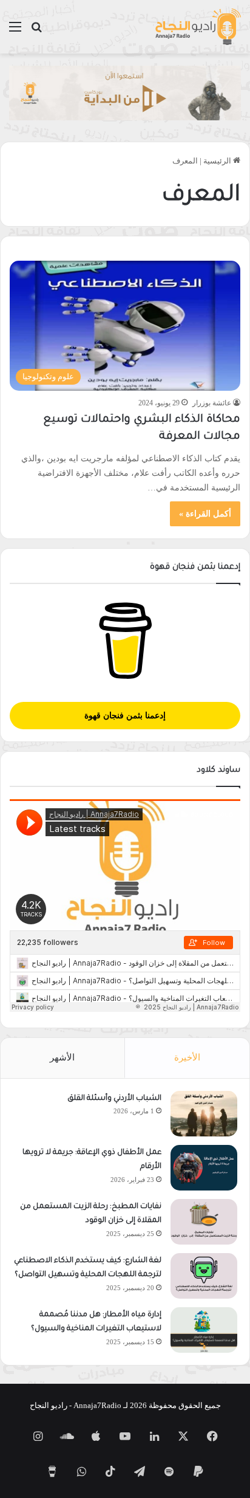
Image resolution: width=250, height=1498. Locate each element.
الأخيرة (187, 1057)
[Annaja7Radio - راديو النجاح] (198, 27)
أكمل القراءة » (205, 513)
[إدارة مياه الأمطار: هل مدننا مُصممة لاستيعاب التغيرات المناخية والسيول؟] (204, 1330)
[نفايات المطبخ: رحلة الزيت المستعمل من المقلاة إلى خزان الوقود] (204, 1222)
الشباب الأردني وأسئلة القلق (114, 1098)
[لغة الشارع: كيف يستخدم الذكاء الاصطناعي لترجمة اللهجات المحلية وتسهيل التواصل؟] (204, 1276)
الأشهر (62, 1057)
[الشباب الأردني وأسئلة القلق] (204, 1113)
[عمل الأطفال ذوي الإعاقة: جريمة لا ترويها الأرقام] (204, 1167)
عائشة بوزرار (211, 403)
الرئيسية (218, 160)
